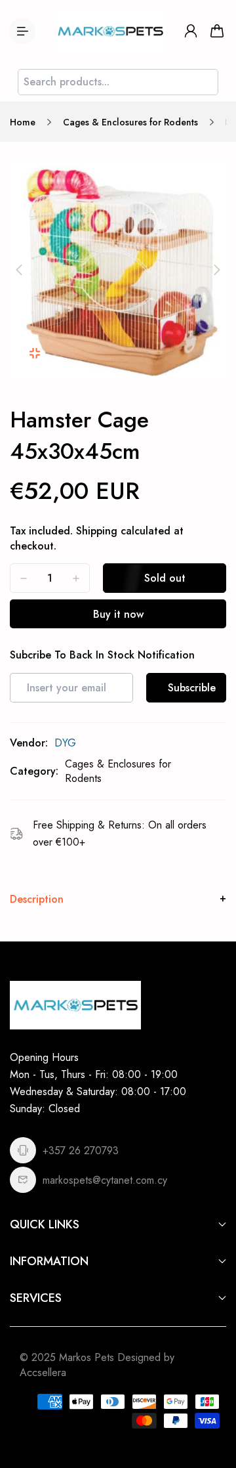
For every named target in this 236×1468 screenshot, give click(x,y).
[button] (19, 270)
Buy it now (118, 614)
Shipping (96, 530)
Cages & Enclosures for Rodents (130, 122)
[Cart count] (217, 30)
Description (37, 899)
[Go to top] (213, 1402)
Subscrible (192, 687)
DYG (65, 742)
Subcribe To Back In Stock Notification (102, 655)
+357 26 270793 (81, 1150)
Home (22, 122)
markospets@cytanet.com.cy (105, 1180)
